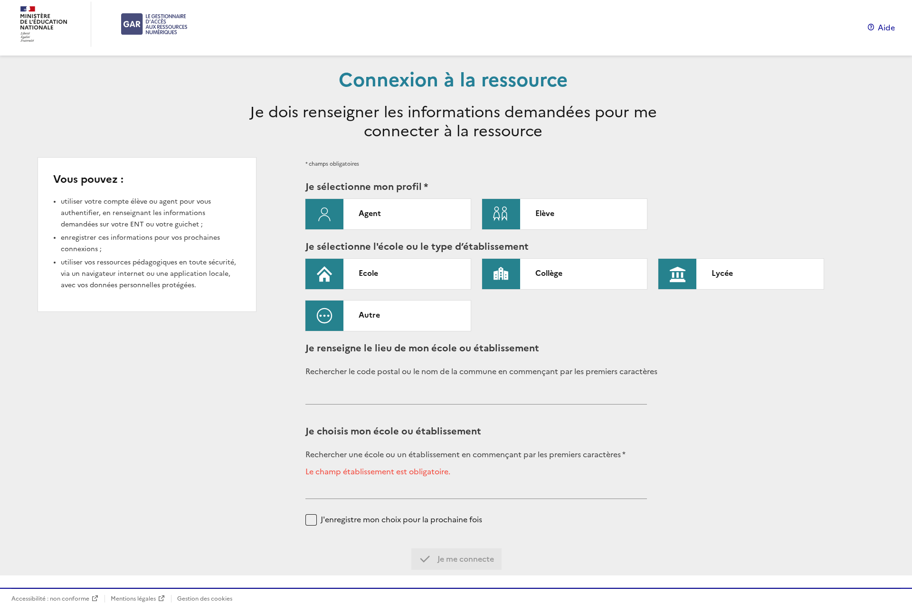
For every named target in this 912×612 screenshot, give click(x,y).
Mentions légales (133, 598)
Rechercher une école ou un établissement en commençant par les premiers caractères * (465, 454)
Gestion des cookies (204, 598)
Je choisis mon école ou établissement (393, 431)
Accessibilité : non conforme (50, 598)
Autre (369, 314)
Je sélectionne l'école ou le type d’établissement (417, 246)
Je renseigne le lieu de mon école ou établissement (422, 348)
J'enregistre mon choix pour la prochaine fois (401, 519)
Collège (548, 273)
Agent (370, 213)
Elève (544, 213)
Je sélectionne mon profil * (366, 186)
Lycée (722, 273)
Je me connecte (465, 559)
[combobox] (476, 397)
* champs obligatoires (332, 163)
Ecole (368, 273)
